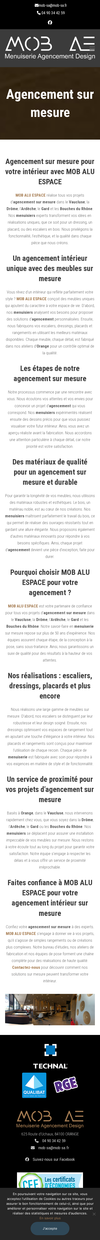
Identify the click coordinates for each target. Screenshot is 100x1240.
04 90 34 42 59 (54, 1140)
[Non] (94, 1213)
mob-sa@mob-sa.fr (53, 1147)
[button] (92, 48)
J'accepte (50, 1228)
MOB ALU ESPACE (31, 195)
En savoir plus (50, 1218)
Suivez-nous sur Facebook (54, 1159)
